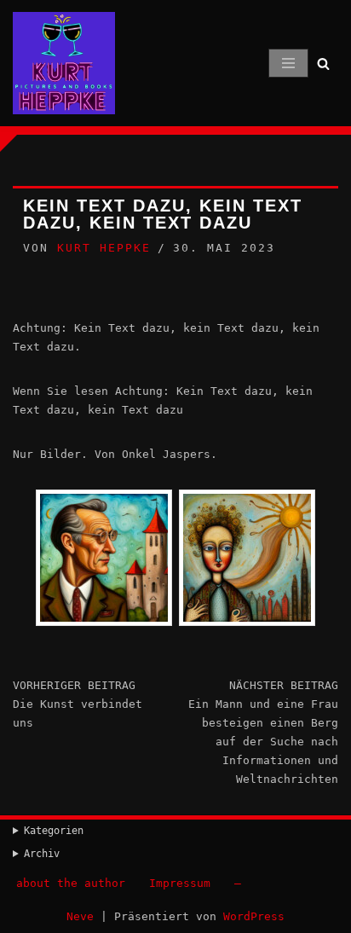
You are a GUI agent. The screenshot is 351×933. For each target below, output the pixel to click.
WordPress (254, 916)
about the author (70, 883)
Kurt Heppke (104, 247)
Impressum (179, 883)
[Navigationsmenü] (288, 63)
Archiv (42, 854)
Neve (80, 916)
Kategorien (53, 831)
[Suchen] (323, 63)
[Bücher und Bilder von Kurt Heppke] (64, 63)
